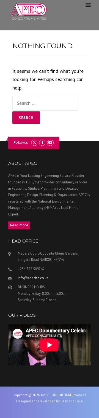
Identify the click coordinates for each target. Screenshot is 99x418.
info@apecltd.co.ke (33, 278)
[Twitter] (34, 142)
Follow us (20, 142)
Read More (19, 225)
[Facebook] (42, 142)
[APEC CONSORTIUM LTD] (29, 11)
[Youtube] (50, 142)
